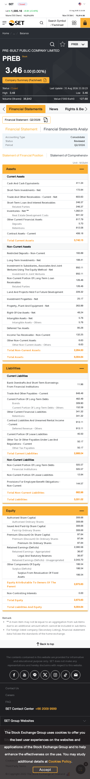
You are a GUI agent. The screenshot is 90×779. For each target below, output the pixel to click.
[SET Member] (85, 23)
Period (9, 145)
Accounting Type (15, 137)
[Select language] (82, 4)
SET (11, 4)
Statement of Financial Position (22, 155)
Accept (45, 770)
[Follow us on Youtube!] (24, 675)
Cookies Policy (59, 761)
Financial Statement (21, 129)
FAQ (8, 701)
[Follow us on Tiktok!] (65, 675)
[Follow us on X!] (45, 675)
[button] (4, 109)
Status (9, 141)
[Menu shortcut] (74, 23)
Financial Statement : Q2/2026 (22, 119)
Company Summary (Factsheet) (23, 80)
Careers (9, 695)
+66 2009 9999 (46, 708)
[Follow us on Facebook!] (14, 675)
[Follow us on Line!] (35, 675)
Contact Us (12, 688)
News (53, 109)
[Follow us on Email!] (76, 675)
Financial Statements (25, 109)
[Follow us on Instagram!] (55, 675)
